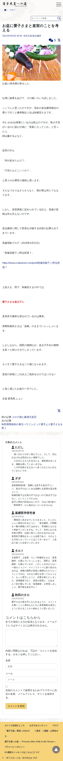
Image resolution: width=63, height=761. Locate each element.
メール (9, 673)
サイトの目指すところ (15, 725)
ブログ (12, 10)
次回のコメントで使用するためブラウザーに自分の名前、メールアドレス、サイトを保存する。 (31, 694)
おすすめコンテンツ (38, 725)
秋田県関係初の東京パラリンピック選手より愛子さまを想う (32, 426)
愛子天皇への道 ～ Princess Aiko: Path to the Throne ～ (30, 741)
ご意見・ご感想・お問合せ (46, 731)
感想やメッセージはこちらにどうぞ (23, 752)
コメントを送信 (16, 706)
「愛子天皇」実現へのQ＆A (17, 731)
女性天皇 (27, 36)
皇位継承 (37, 36)
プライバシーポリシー (15, 747)
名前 (8, 660)
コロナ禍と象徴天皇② (25, 417)
